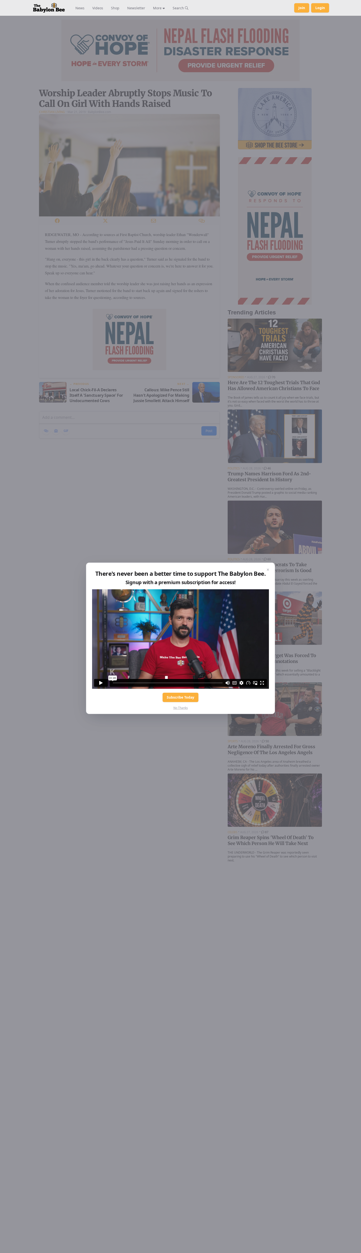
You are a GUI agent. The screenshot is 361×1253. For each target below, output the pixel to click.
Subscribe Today (180, 697)
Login (320, 7)
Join (301, 7)
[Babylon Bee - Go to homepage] (49, 8)
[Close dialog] (268, 570)
